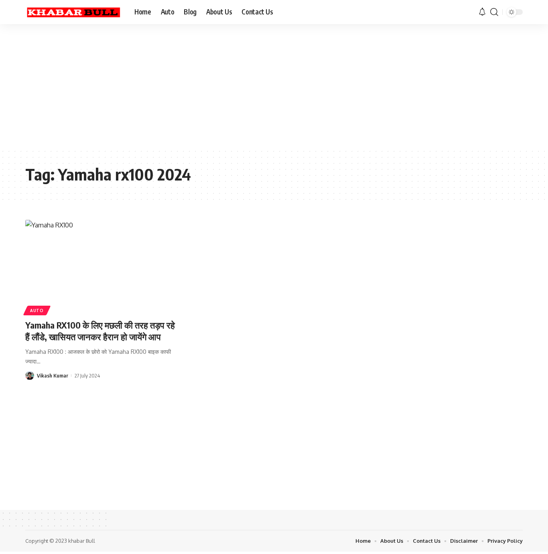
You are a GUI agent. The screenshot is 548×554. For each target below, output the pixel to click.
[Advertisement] (248, 86)
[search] (494, 12)
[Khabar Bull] (73, 12)
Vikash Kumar (52, 375)
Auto (37, 310)
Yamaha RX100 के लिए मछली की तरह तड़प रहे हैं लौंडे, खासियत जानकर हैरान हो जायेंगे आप (100, 330)
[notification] (482, 12)
